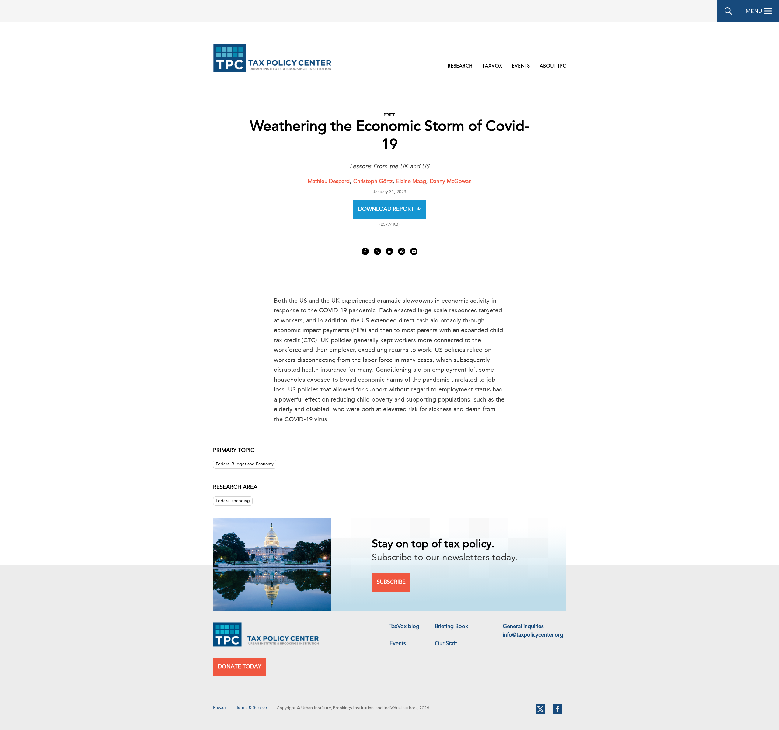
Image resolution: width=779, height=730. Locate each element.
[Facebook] (557, 712)
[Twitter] (540, 712)
